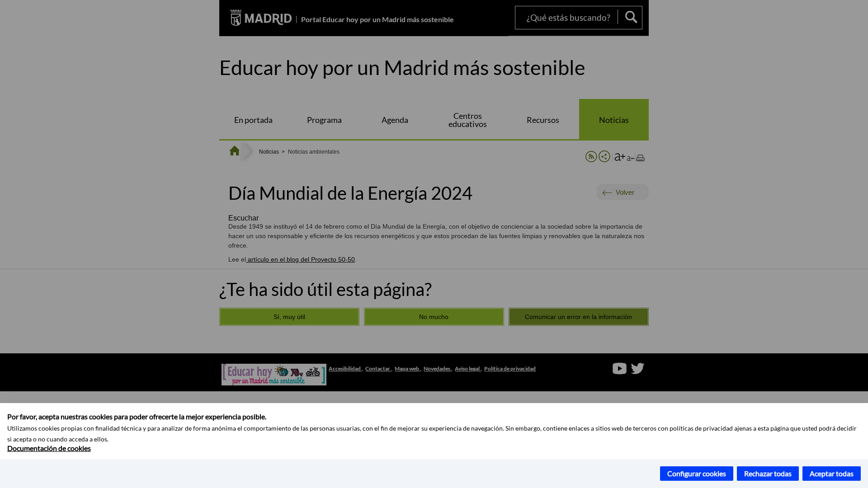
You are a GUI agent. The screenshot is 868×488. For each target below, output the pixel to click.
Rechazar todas (768, 473)
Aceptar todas (832, 473)
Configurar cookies (696, 473)
